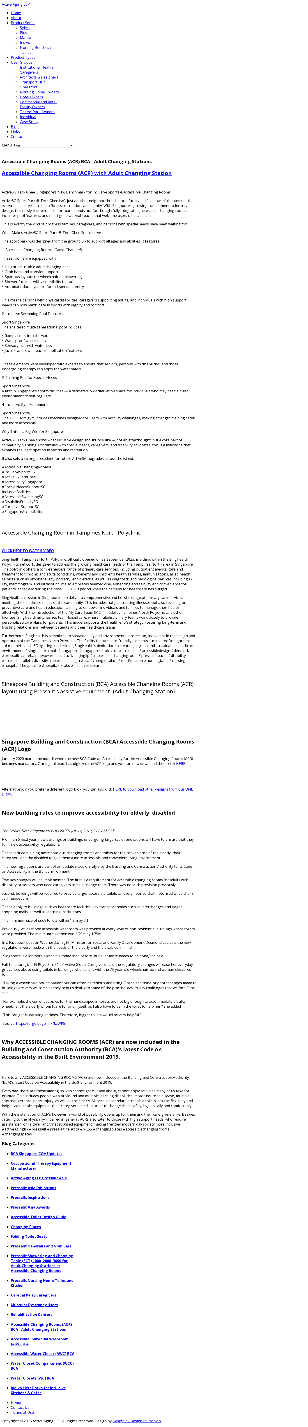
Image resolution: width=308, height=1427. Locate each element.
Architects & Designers (39, 77)
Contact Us (20, 1407)
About (16, 17)
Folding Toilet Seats (29, 1236)
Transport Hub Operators (33, 85)
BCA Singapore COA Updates (36, 1153)
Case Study (29, 121)
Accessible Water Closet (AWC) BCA (42, 1353)
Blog (15, 126)
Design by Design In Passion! (137, 1420)
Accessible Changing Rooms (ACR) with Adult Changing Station (87, 173)
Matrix (25, 37)
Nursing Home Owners (39, 92)
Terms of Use (22, 1412)
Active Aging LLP (16, 4)
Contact (17, 136)
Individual (28, 116)
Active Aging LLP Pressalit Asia (39, 1177)
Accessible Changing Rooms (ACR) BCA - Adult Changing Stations (41, 1327)
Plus (23, 32)
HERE (180, 763)
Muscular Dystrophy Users (34, 1304)
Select (25, 27)
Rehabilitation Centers (31, 1314)
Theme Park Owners (37, 111)
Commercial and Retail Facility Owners (38, 104)
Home (16, 12)
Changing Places (26, 1226)
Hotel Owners (31, 96)
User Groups (21, 62)
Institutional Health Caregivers (36, 70)
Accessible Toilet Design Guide (38, 1216)
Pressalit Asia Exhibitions (33, 1187)
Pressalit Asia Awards (30, 1207)
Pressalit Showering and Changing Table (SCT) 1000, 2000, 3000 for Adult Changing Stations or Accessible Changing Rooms (42, 1263)
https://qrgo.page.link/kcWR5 (40, 1023)
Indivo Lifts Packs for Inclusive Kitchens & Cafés (38, 1390)
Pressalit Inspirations (30, 1197)
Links (15, 131)
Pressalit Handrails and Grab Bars (41, 1246)
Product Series (23, 22)
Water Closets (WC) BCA (32, 1378)
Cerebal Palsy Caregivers (33, 1295)
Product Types (23, 57)
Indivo (25, 42)
